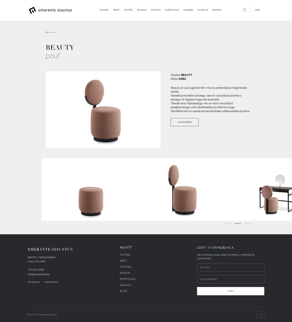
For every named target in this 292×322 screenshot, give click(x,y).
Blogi (123, 291)
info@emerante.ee (39, 274)
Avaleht (104, 10)
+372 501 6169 (36, 269)
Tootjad (156, 10)
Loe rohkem (185, 122)
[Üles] (260, 314)
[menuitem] (256, 10)
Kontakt (217, 10)
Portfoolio (172, 10)
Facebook (34, 282)
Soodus (142, 10)
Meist (116, 10)
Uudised (188, 10)
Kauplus (203, 10)
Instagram (51, 282)
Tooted (128, 10)
